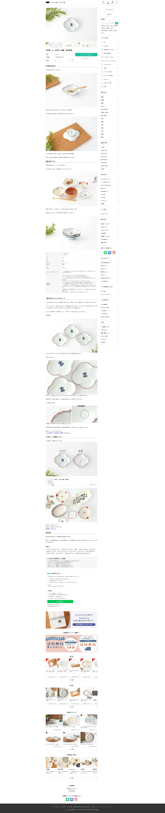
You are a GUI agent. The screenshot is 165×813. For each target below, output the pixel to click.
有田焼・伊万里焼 (105, 30)
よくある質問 (69, 806)
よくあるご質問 (64, 565)
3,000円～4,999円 (104, 156)
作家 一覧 (103, 28)
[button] (50, 45)
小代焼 (102, 131)
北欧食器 (110, 30)
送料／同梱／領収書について (106, 262)
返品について (103, 275)
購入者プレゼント (104, 265)
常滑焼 (102, 134)
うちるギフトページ (104, 213)
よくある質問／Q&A (104, 281)
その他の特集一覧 (104, 239)
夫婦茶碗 (107, 28)
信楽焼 (102, 103)
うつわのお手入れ (104, 313)
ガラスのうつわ (103, 200)
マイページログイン (110, 9)
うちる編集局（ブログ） (105, 326)
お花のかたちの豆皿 (59, 553)
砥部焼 (102, 121)
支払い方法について (87, 806)
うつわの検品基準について (67, 560)
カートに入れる (87, 54)
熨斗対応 (115, 30)
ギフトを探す (103, 291)
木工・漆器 (103, 197)
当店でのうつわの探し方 (105, 316)
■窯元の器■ (48, 551)
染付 (94, 549)
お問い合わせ (103, 342)
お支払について (103, 268)
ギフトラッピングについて (105, 294)
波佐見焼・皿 (85, 549)
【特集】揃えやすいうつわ (69, 553)
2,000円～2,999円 (104, 153)
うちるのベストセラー (105, 230)
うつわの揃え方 (103, 310)
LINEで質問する (60, 601)
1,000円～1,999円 (70, 549)
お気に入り (109, 14)
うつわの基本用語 (104, 304)
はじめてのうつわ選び (105, 307)
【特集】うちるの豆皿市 (50, 553)
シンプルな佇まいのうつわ (105, 182)
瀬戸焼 (102, 137)
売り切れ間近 (103, 233)
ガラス (112, 28)
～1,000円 (102, 147)
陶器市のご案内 (103, 242)
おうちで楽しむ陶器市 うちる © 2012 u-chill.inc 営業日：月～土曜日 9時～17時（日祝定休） (82, 809)
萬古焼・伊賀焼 (103, 115)
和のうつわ (54, 551)
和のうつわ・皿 (65, 551)
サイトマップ (100, 806)
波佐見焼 (75, 549)
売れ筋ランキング (104, 227)
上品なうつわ (103, 194)
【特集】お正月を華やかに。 (90, 551)
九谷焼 (102, 124)
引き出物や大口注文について (106, 278)
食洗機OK (115, 25)
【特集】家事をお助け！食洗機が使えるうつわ (82, 553)
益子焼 (102, 118)
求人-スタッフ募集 (104, 336)
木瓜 (83, 551)
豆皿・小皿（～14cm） (55, 549)
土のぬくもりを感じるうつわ (106, 185)
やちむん (107, 25)
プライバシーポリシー (108, 806)
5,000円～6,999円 (104, 159)
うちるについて (103, 339)
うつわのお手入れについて (59, 562)
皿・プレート (49, 549)
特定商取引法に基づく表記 (78, 806)
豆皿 (111, 25)
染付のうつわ (103, 188)
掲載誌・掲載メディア (105, 333)
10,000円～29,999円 (104, 165)
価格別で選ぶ (63, 549)
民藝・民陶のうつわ (104, 191)
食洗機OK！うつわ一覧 (105, 236)
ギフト (103, 32)
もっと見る (71, 679)
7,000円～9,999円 (104, 162)
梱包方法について (104, 271)
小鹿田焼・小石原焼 (104, 112)
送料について (94, 806)
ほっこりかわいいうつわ (105, 179)
